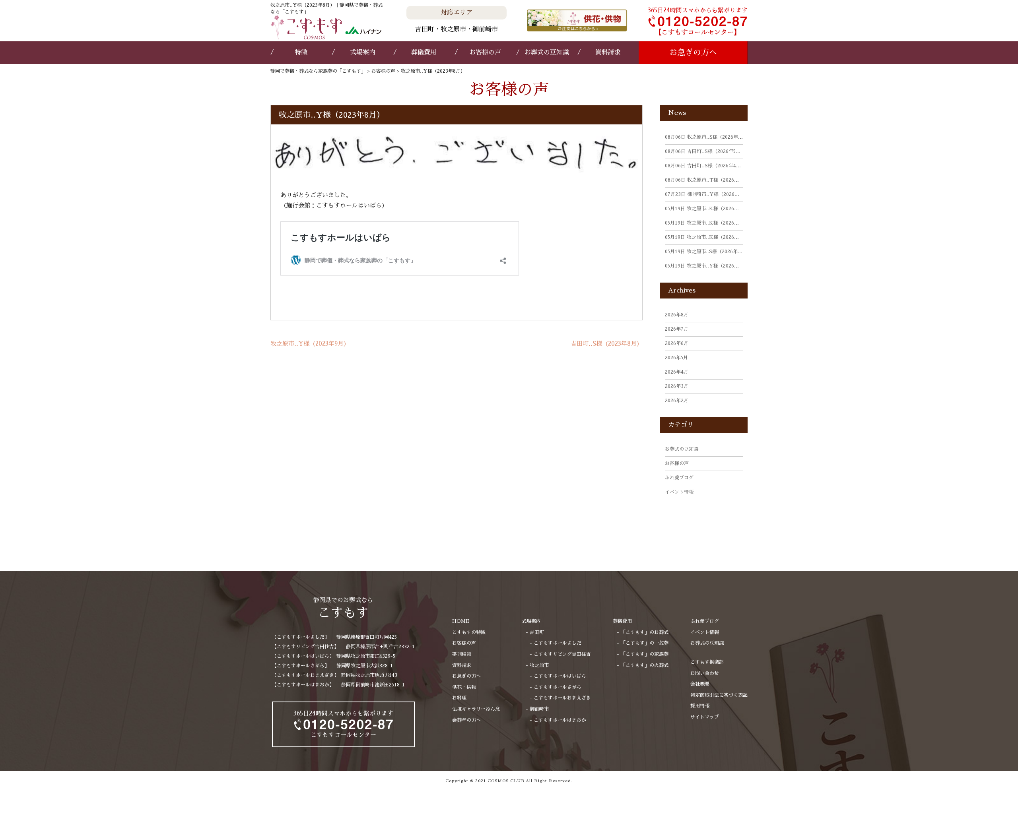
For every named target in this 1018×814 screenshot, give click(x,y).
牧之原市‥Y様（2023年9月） (310, 344)
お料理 (459, 698)
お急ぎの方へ (693, 52)
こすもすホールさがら (557, 687)
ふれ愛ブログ (679, 477)
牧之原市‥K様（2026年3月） (708, 208)
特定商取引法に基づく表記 (719, 695)
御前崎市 (539, 709)
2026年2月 (676, 400)
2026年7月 (676, 329)
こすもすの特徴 (469, 632)
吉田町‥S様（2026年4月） (705, 165)
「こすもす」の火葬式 (644, 665)
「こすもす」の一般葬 (644, 643)
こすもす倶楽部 (707, 662)
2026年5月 (676, 357)
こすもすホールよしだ (557, 643)
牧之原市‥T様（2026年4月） (708, 180)
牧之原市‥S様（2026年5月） (707, 137)
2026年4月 (676, 372)
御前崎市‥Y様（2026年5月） (708, 194)
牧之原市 (539, 665)
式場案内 (362, 52)
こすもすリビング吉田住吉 (562, 654)
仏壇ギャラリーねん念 (476, 709)
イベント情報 (679, 492)
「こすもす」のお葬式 (644, 632)
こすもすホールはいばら (560, 676)
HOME (460, 621)
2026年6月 (676, 343)
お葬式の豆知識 (547, 52)
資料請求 (608, 52)
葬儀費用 (424, 52)
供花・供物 (464, 687)
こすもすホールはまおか (560, 720)
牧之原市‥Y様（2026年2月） (708, 266)
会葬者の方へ (466, 720)
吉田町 (537, 632)
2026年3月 (676, 386)
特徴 (301, 52)
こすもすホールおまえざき (562, 698)
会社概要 (699, 684)
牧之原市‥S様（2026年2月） (707, 251)
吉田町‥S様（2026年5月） (705, 151)
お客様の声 (485, 52)
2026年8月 (676, 314)
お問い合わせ (704, 673)
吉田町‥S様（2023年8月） (607, 344)
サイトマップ (704, 717)
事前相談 (461, 654)
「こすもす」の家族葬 (644, 654)
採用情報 (699, 706)
